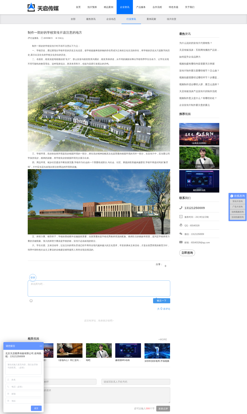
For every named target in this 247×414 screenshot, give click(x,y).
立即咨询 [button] (187, 252)
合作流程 (157, 7)
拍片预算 (92, 7)
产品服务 (141, 7)
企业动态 (111, 19)
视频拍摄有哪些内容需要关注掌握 (197, 63)
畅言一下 (161, 300)
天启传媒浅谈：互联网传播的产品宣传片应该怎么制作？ (199, 50)
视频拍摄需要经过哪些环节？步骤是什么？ (199, 77)
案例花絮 (151, 19)
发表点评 (163, 408)
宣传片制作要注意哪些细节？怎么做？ (199, 70)
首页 (78, 7)
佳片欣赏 (171, 19)
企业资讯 (124, 7)
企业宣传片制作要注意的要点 (194, 105)
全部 (73, 19)
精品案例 (108, 7)
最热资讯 (91, 19)
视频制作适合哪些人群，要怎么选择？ (199, 84)
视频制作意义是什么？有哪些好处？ (198, 98)
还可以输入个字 (144, 408)
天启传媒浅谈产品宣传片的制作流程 (198, 91)
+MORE (162, 339)
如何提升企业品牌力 (189, 56)
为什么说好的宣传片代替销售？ (195, 43)
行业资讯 (131, 19)
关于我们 (189, 7)
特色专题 (173, 7)
